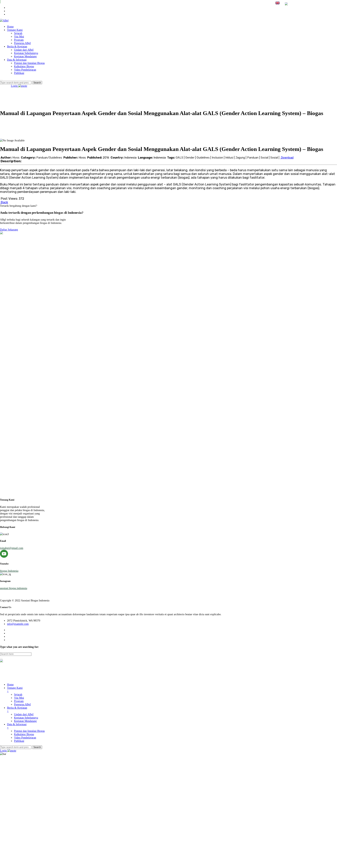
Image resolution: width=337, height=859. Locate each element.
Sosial (274, 157)
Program (19, 39)
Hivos (16, 157)
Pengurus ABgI (22, 43)
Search (37, 747)
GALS (179, 157)
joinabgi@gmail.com (11, 548)
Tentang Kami (15, 29)
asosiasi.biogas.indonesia (13, 588)
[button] (9, 229)
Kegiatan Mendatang (25, 56)
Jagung (240, 157)
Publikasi (19, 72)
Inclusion (217, 157)
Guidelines (203, 157)
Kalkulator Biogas (24, 66)
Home (10, 26)
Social (264, 157)
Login (14, 85)
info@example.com (18, 623)
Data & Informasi (17, 59)
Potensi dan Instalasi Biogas (29, 63)
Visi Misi (19, 36)
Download (287, 157)
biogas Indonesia (9, 570)
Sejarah (18, 33)
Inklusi (229, 157)
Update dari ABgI (24, 49)
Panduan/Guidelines (49, 157)
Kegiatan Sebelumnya (26, 53)
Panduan (252, 157)
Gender (189, 157)
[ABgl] (4, 20)
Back (4, 202)
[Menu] (1, 80)
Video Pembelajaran (25, 69)
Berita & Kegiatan (17, 46)
